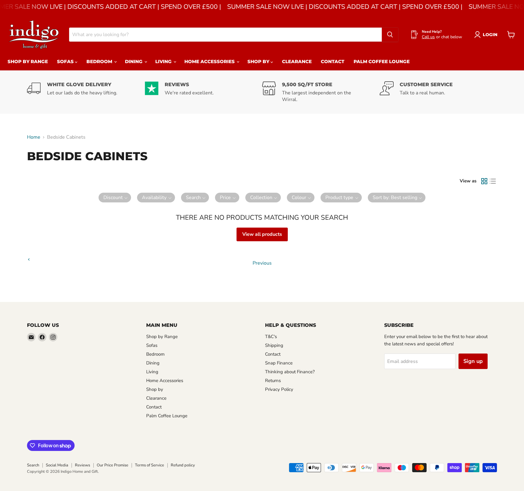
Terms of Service (149, 465)
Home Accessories (210, 61)
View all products (262, 234)
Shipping (274, 345)
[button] (115, 197)
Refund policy (183, 465)
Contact (332, 61)
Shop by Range (28, 61)
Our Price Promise (112, 465)
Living (164, 61)
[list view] (493, 181)
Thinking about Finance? (290, 372)
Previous (262, 263)
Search (33, 465)
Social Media (57, 465)
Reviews (82, 465)
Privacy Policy (279, 389)
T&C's (271, 337)
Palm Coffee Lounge (382, 61)
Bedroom (99, 61)
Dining (134, 61)
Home (33, 137)
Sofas (66, 61)
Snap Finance (279, 363)
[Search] (390, 35)
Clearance (297, 61)
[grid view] (484, 181)
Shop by (258, 61)
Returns (273, 381)
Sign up (473, 361)
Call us (428, 37)
